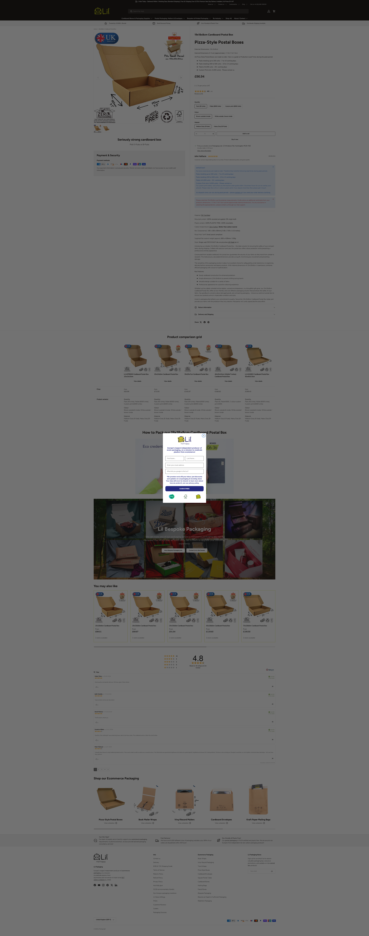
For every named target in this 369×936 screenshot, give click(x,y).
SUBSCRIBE (184, 489)
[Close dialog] (203, 435)
